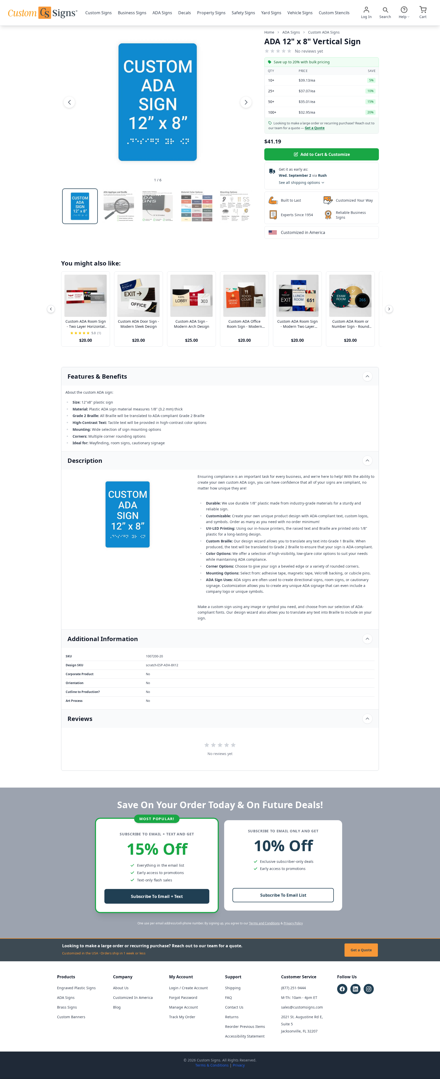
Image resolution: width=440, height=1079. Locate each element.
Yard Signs (271, 13)
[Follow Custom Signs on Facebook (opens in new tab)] (342, 989)
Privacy (239, 1065)
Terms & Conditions (212, 1065)
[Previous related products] (51, 309)
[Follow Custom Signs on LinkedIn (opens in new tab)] (355, 989)
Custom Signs (98, 13)
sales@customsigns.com (302, 1007)
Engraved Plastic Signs (76, 987)
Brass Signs (67, 1007)
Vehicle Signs (300, 13)
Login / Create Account (188, 987)
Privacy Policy (293, 923)
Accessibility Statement (245, 1036)
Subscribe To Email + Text (157, 896)
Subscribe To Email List (283, 895)
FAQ (228, 997)
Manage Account (183, 1007)
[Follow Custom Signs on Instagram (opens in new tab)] (369, 989)
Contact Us (234, 1007)
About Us (121, 987)
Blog (117, 1007)
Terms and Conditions (264, 923)
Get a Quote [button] (315, 128)
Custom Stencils (334, 13)
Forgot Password (183, 997)
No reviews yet (309, 51)
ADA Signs (162, 13)
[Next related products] (389, 309)
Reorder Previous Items (245, 1026)
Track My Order (182, 1016)
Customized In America (133, 997)
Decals (184, 13)
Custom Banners (71, 1016)
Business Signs (132, 13)
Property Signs (211, 13)
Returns (232, 1016)
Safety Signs (243, 13)
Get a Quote (361, 950)
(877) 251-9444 (293, 987)
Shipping (233, 987)
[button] (69, 102)
